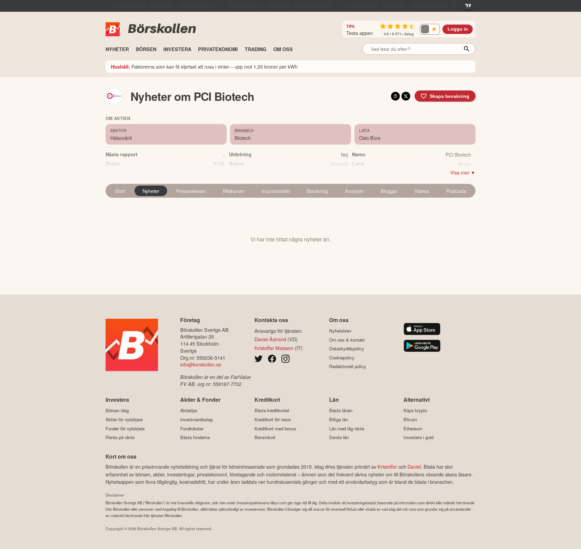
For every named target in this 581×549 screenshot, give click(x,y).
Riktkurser (233, 190)
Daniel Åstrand (270, 339)
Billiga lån (338, 419)
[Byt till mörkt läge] (430, 29)
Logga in (458, 29)
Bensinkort (265, 437)
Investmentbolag (196, 419)
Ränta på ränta (120, 437)
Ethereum (412, 428)
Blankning (317, 190)
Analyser (354, 190)
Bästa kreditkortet (272, 410)
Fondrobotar (191, 428)
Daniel (414, 466)
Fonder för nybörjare (125, 428)
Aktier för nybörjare (124, 419)
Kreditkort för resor (273, 419)
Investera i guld (418, 437)
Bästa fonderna (195, 437)
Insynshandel (276, 190)
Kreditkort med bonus (275, 428)
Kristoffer (387, 466)
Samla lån (339, 437)
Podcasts (456, 190)
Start (120, 190)
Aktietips (188, 410)
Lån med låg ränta (346, 428)
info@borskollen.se (200, 364)
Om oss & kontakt (347, 340)
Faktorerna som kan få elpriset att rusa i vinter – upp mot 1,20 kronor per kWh (204, 66)
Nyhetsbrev (340, 331)
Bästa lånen (340, 410)
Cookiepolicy (341, 357)
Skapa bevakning (449, 96)
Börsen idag (117, 410)
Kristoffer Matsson (274, 347)
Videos (421, 190)
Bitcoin (410, 419)
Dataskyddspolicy (346, 349)
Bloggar (389, 190)
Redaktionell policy (347, 366)
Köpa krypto (415, 410)
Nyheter (151, 190)
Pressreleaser (191, 190)
